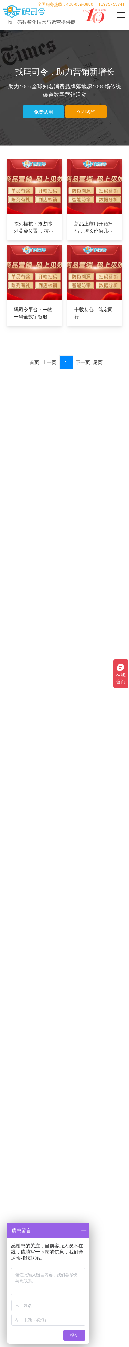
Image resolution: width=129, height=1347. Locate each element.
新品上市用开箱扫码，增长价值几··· (93, 227)
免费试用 (43, 111)
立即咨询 (86, 111)
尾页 (98, 362)
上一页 (49, 362)
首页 (34, 362)
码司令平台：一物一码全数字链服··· (33, 313)
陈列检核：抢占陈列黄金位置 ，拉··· (33, 227)
